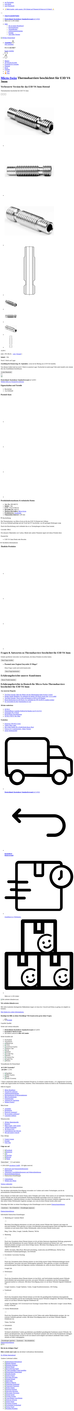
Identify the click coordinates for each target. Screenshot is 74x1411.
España (13, 1374)
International (18, 1362)
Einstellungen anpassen (27, 1208)
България (16, 1368)
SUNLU (7, 709)
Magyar (13, 1382)
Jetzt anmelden (9, 44)
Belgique (15, 1365)
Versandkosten (12, 29)
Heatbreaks (17, 513)
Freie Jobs (8, 1142)
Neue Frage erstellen (7, 660)
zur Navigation (9, 2)
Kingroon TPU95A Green (13, 723)
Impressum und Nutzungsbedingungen (16, 1169)
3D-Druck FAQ (9, 1129)
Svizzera (14, 1403)
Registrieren (8, 1110)
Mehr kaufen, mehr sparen (13, 1125)
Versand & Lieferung (11, 1092)
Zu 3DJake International (8, 1355)
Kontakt (10, 33)
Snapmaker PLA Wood (12, 713)
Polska (13, 1388)
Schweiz (14, 1400)
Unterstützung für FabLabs (13, 1131)
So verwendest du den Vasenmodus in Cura (18, 701)
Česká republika (21, 1370)
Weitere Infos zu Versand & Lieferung (12, 381)
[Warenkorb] (39, 57)
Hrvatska (15, 1377)
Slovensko (16, 1393)
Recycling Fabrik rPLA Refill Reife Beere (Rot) (19, 727)
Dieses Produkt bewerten (9, 680)
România (15, 1408)
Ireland (13, 1379)
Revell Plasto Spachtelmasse (13, 714)
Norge (12, 1407)
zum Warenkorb (9, 6)
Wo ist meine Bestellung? (16, 26)
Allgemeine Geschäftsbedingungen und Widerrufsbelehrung (23, 1172)
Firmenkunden (9, 1098)
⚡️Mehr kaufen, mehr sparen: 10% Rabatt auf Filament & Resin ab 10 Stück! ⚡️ (29, 9)
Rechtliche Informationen (10, 543)
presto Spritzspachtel (11, 730)
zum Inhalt (8, 4)
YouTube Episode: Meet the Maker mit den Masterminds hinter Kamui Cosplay (29, 694)
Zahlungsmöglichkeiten (15, 31)
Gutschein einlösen (10, 1115)
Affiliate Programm (10, 1127)
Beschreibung (6, 518)
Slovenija (15, 1391)
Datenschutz (8, 1170)
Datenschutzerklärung (58, 1204)
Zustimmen (5, 1208)
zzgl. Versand (17, 354)
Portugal (14, 1389)
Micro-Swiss (9, 78)
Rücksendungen (13, 27)
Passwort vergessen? (11, 1112)
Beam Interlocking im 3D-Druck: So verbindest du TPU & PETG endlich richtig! (29, 700)
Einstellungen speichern (8, 1340)
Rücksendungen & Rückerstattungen (16, 1095)
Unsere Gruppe (9, 1139)
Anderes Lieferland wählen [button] (9, 1358)
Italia (11, 1381)
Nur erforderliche (14, 1208)
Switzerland (17, 1405)
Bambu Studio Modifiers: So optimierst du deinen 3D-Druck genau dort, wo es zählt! (30, 696)
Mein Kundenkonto (11, 1097)
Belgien (13, 1363)
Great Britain (18, 1398)
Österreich (16, 1386)
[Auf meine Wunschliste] (1, 374)
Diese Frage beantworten (12, 671)
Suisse (12, 1401)
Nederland (16, 1384)
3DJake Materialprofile (12, 1122)
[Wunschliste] (6, 54)
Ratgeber (7, 1124)
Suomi (12, 1394)
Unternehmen (9, 1179)
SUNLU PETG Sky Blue (12, 716)
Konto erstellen (9, 51)
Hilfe (6, 24)
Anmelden (8, 1108)
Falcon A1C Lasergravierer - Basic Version (18, 729)
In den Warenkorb (6, 372)
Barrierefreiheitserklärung (12, 1174)
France (13, 1375)
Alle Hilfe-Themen (14, 34)
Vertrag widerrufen (6, 1184)
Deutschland (18, 1372)
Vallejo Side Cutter (10, 725)
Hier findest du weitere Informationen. (12, 1012)
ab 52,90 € (22, 19)
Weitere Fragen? (10, 1102)
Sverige (13, 1396)
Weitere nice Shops (10, 1181)
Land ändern (16, 1162)
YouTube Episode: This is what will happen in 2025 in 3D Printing (25, 698)
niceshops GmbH (14, 1165)
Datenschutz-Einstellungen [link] (13, 1176)
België (12, 1367)
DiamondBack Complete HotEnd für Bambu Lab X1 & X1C (23, 711)
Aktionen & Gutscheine (12, 1100)
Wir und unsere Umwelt (12, 1132)
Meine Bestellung (10, 1090)
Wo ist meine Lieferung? (12, 1114)
